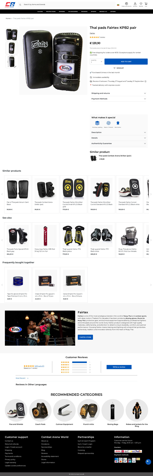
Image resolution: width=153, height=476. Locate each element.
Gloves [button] (40, 11)
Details (94, 138)
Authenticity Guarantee (101, 143)
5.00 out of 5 (39, 366)
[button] (94, 37)
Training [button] (84, 11)
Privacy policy (10, 459)
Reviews (44, 453)
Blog (43, 450)
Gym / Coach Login (85, 444)
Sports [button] (93, 11)
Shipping (8, 450)
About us (44, 441)
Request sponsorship (86, 453)
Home (8, 18)
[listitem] (17, 194)
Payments (9, 453)
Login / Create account (13, 447)
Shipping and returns (100, 93)
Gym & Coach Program (86, 441)
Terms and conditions (13, 456)
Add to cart (126, 62)
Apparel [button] (62, 11)
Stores (43, 459)
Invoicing (81, 450)
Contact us (9, 441)
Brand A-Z (103, 11)
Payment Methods (99, 99)
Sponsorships (46, 447)
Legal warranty (10, 462)
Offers (113, 11)
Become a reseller (85, 447)
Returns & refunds (12, 444)
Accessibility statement (50, 456)
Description (96, 132)
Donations (45, 444)
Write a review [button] (119, 367)
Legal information (48, 462)
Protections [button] (51, 11)
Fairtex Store (85, 337)
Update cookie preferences (15, 466)
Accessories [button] (73, 11)
